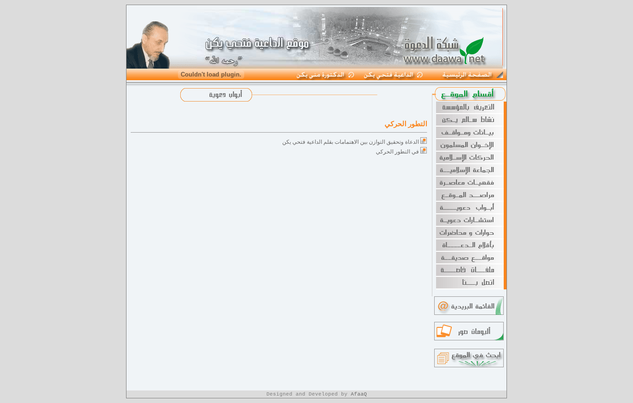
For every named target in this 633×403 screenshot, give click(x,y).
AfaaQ (359, 394)
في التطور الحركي (397, 151)
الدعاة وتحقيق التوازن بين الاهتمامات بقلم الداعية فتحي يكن (350, 142)
